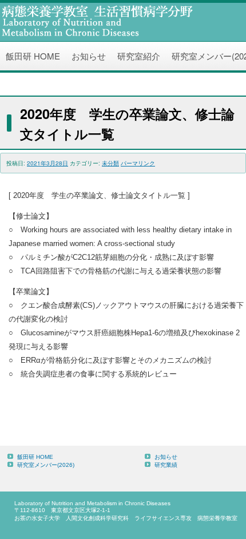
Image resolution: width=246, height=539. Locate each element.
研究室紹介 (138, 56)
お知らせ (89, 56)
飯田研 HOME (33, 56)
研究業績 (165, 465)
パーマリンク (138, 163)
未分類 (110, 163)
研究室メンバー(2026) (45, 465)
